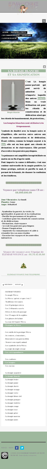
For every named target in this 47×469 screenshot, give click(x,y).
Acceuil (5, 32)
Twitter (22, 448)
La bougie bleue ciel (13, 396)
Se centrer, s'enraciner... (15, 335)
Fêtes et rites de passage (16, 312)
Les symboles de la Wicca (15, 346)
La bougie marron (12, 416)
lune (3, 144)
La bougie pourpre (12, 400)
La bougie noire (11, 420)
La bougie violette (12, 403)
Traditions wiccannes (14, 302)
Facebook (17, 448)
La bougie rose (11, 410)
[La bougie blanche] (13, 95)
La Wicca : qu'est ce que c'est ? (18, 298)
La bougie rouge (12, 406)
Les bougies (26, 35)
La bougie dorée (12, 386)
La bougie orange (12, 390)
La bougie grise (11, 413)
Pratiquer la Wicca (18, 32)
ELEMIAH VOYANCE (13, 292)
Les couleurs (10, 359)
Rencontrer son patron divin (17, 339)
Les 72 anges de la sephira (16, 315)
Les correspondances (11, 35)
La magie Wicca (11, 295)
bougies (41, 98)
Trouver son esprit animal (16, 342)
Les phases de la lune (14, 318)
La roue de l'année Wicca (15, 322)
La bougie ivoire (11, 379)
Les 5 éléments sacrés (14, 308)
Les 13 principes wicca (14, 305)
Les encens (10, 366)
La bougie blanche (12, 376)
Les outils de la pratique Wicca (18, 332)
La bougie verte (11, 393)
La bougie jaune (11, 383)
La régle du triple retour (15, 349)
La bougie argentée (13, 373)
